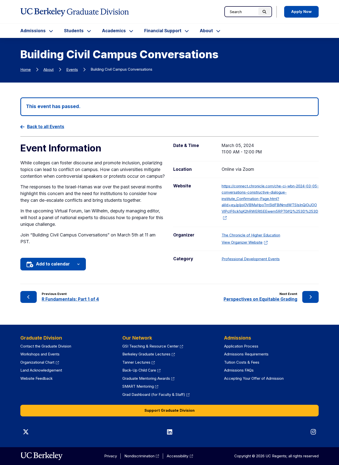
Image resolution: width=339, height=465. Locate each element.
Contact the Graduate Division (45, 346)
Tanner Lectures (138, 362)
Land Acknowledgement (41, 370)
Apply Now (301, 11)
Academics (114, 30)
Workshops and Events (40, 354)
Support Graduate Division (169, 410)
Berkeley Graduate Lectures (148, 354)
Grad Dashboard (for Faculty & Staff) (156, 394)
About (206, 30)
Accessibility (180, 456)
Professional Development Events (251, 259)
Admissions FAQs (239, 370)
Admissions (33, 30)
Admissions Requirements (246, 354)
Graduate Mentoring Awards (148, 378)
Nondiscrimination (141, 456)
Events (72, 69)
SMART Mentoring (140, 386)
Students (74, 30)
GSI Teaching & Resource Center (152, 346)
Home (25, 69)
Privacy (110, 456)
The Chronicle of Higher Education (251, 235)
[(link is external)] (41, 456)
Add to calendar (53, 264)
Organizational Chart (39, 362)
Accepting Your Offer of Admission (254, 378)
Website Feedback (36, 378)
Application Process (241, 346)
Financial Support (162, 30)
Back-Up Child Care (141, 370)
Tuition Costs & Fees (241, 362)
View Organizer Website (243, 242)
